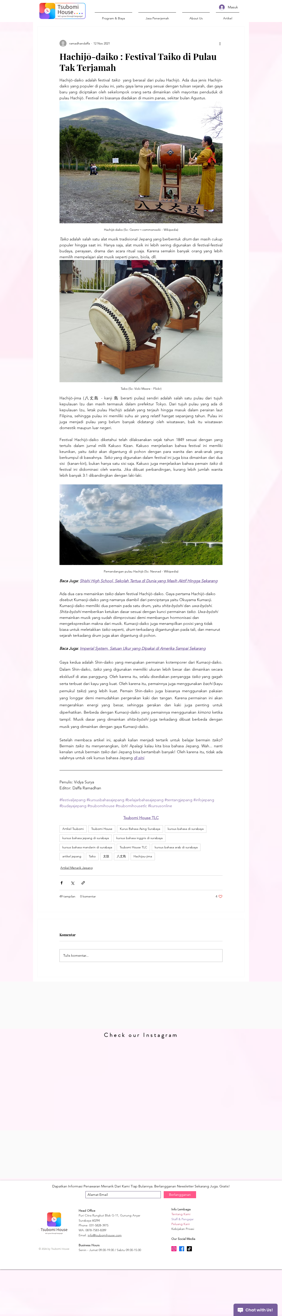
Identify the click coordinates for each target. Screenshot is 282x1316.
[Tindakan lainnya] (220, 43)
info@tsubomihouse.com (105, 1235)
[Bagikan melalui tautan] (83, 883)
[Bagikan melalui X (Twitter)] (72, 883)
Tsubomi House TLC (133, 847)
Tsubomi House (101, 829)
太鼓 (106, 856)
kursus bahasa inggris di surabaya (139, 838)
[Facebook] (181, 1248)
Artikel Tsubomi (73, 829)
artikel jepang (71, 856)
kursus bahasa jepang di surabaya (85, 838)
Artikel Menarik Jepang (76, 868)
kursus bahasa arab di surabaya (176, 847)
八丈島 (121, 856)
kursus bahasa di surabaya (186, 829)
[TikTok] (189, 1248)
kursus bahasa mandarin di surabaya (87, 847)
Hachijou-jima (143, 856)
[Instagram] (173, 1248)
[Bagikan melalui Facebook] (61, 883)
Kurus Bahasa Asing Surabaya (140, 829)
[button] (196, 16)
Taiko (92, 856)
